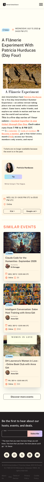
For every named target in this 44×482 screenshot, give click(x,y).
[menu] (40, 4)
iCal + (12, 211)
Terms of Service (16, 477)
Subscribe (35, 434)
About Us (4, 477)
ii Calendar (12, 131)
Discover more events (22, 396)
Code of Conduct (28, 131)
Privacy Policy (27, 477)
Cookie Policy (36, 477)
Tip (13, 177)
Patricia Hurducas (32, 97)
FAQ (11, 137)
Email (5, 430)
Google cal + (31, 211)
